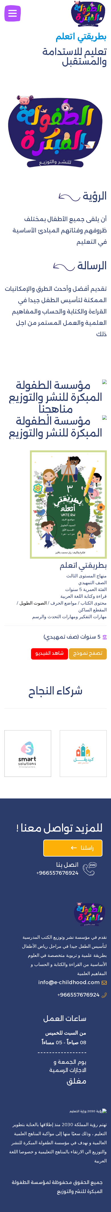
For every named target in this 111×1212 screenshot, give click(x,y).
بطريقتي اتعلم (83, 565)
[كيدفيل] (83, 753)
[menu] (12, 14)
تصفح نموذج (87, 653)
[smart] (27, 753)
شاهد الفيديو (49, 653)
